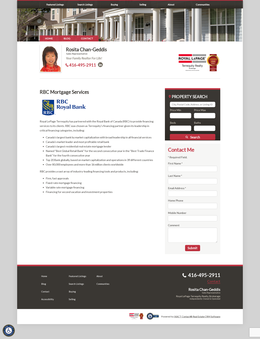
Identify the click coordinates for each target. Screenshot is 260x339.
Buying (114, 4)
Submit (192, 248)
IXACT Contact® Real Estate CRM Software (197, 316)
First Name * (175, 163)
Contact (87, 38)
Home (49, 38)
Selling (142, 4)
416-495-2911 (82, 64)
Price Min (175, 110)
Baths (197, 122)
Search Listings (85, 4)
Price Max (200, 110)
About (171, 4)
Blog (67, 38)
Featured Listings (55, 4)
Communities (203, 4)
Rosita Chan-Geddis (86, 49)
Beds (173, 122)
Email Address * (177, 188)
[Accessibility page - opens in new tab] (154, 318)
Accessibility (47, 299)
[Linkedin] (100, 64)
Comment (174, 225)
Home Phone (175, 200)
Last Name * (175, 175)
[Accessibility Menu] (8, 330)
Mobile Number (177, 212)
